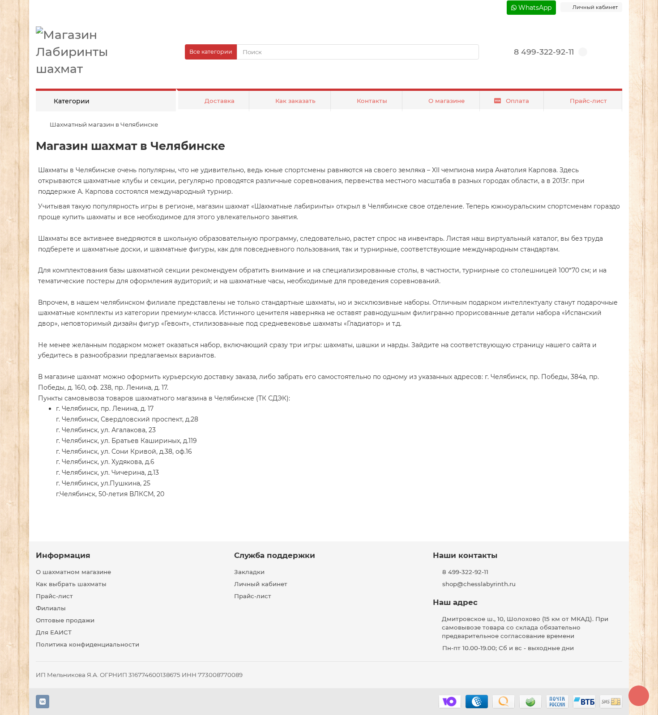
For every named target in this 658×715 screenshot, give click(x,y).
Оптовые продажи (65, 620)
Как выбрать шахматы (71, 583)
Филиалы (51, 608)
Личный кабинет (260, 583)
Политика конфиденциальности (87, 644)
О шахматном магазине (73, 571)
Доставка (220, 100)
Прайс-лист (588, 100)
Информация (63, 555)
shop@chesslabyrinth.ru (479, 583)
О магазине (446, 100)
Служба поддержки (274, 555)
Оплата (517, 100)
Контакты (372, 100)
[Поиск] (470, 52)
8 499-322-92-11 (544, 51)
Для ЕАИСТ (54, 632)
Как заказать (295, 100)
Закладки (249, 571)
